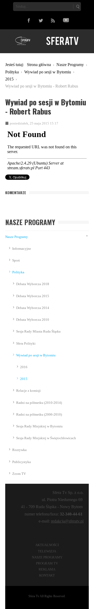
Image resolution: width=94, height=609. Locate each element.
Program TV (47, 563)
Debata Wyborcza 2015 (32, 296)
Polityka (18, 272)
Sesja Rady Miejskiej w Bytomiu (39, 426)
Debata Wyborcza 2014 (32, 308)
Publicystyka (21, 462)
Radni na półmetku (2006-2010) (39, 414)
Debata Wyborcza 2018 (32, 284)
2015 (23, 379)
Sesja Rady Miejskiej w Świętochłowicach (46, 438)
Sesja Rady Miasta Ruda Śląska (38, 331)
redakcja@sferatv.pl (67, 521)
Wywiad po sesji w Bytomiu (36, 355)
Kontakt (47, 575)
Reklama (47, 569)
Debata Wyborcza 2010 (32, 320)
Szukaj (77, 6)
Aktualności (47, 545)
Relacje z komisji (28, 391)
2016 (23, 367)
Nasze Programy (16, 237)
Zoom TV (19, 474)
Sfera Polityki (26, 343)
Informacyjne (21, 249)
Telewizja (47, 551)
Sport (16, 260)
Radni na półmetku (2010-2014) (39, 403)
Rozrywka (19, 450)
